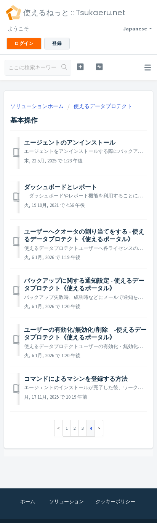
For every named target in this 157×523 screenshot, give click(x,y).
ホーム (27, 501)
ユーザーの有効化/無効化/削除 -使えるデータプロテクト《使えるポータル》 (85, 333)
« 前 (58, 428)
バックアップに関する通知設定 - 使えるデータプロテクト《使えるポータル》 (84, 284)
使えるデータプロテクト (103, 106)
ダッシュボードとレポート (60, 187)
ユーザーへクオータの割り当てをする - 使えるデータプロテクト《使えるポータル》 (84, 235)
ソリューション (66, 501)
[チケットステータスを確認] (99, 67)
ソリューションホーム (37, 106)
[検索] (64, 67)
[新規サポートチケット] (80, 67)
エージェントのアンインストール (69, 142)
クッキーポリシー (115, 501)
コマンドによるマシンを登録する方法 (76, 378)
